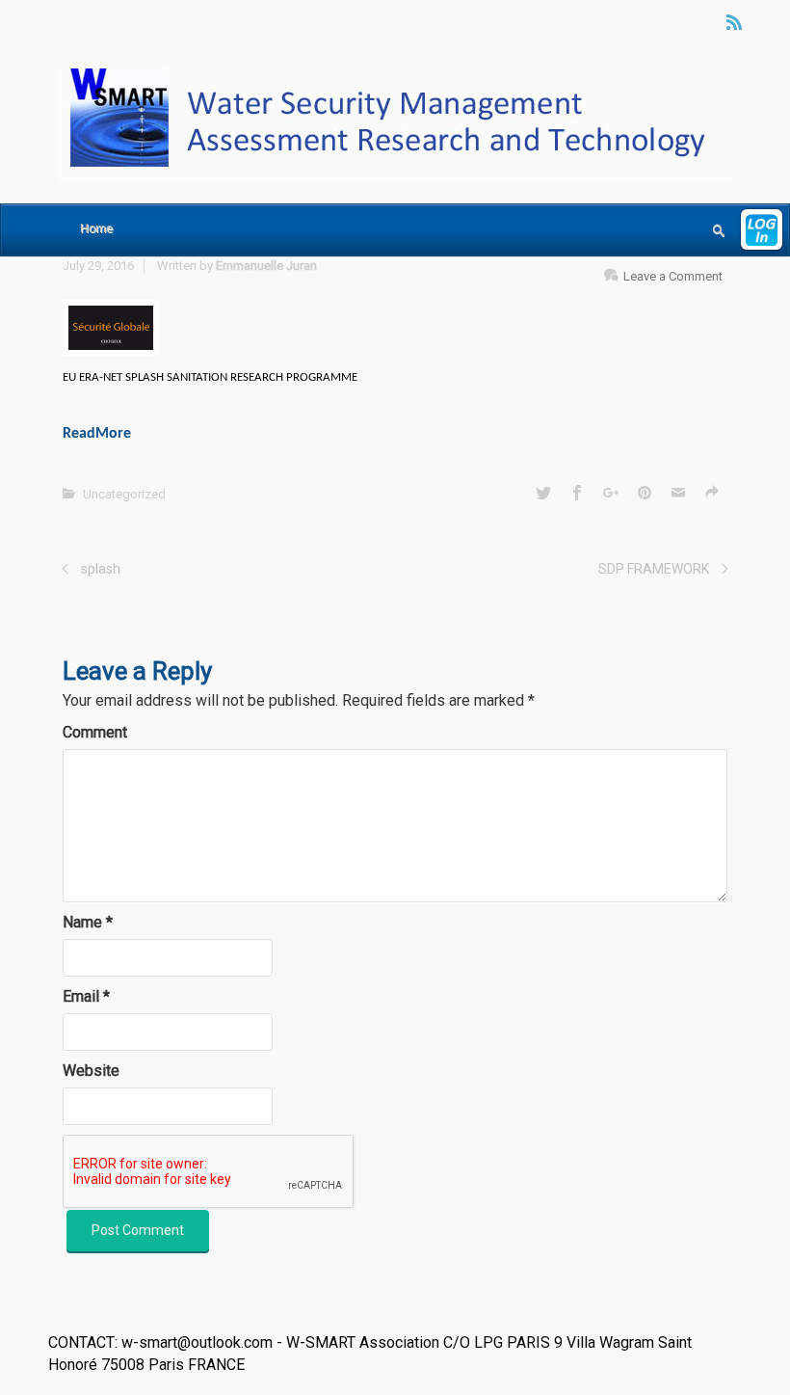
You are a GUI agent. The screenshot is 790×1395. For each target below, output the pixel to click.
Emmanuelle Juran (266, 265)
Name (88, 922)
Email (86, 996)
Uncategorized (124, 494)
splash (100, 569)
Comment (95, 732)
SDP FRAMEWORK (653, 569)
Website (91, 1070)
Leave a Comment (673, 276)
